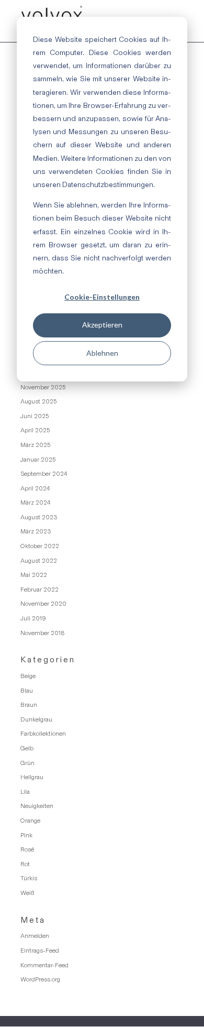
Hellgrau (31, 777)
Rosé (27, 849)
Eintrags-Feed (39, 950)
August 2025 (38, 401)
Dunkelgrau (36, 719)
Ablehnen (102, 352)
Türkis (28, 878)
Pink (26, 835)
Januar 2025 (37, 459)
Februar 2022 (39, 589)
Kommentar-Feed (44, 965)
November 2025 (42, 387)
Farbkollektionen (43, 733)
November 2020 (43, 603)
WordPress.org (40, 979)
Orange (30, 820)
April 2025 (35, 430)
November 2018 (42, 633)
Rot (25, 864)
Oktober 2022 (39, 546)
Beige (28, 676)
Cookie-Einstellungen (102, 296)
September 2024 (43, 473)
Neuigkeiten (36, 806)
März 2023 (35, 531)
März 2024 (35, 502)
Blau (26, 690)
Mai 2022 (33, 574)
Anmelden (34, 935)
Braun (28, 704)
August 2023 (39, 517)
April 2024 (35, 488)
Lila (25, 791)
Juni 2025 (34, 416)
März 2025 (35, 445)
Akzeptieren (102, 324)
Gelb (26, 748)
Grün (27, 763)
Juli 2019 (33, 618)
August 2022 (38, 560)
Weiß (27, 893)
